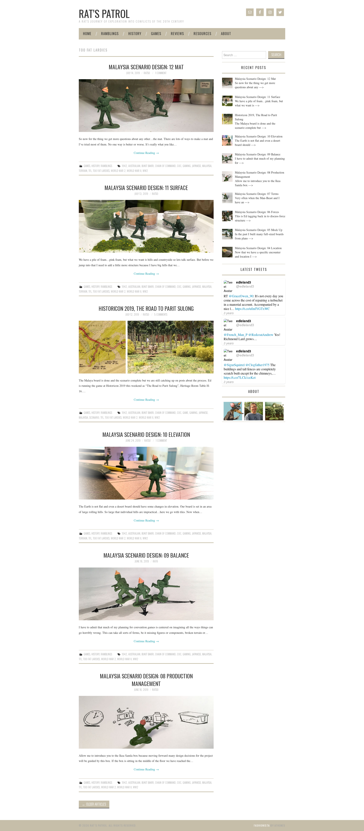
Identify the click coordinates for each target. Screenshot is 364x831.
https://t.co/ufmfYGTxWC (252, 308)
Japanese (196, 166)
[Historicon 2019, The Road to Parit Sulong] (146, 347)
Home (87, 33)
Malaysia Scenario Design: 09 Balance (146, 555)
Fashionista (262, 825)
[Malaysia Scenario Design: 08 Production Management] (146, 722)
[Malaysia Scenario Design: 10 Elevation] (146, 473)
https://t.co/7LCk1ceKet (240, 377)
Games (156, 33)
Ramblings (110, 33)
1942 (124, 166)
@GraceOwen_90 (241, 296)
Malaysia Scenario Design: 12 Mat (146, 67)
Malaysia (206, 166)
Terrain (83, 171)
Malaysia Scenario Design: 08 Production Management (146, 679)
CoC (179, 166)
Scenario (94, 418)
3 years (229, 313)
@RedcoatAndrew (260, 334)
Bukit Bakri (148, 166)
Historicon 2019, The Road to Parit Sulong (146, 308)
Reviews (177, 33)
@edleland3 (245, 286)
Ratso (147, 73)
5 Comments (160, 314)
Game (185, 413)
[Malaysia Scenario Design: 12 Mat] (146, 105)
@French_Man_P (236, 334)
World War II (134, 171)
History (134, 33)
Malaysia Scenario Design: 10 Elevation (146, 434)
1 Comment (160, 73)
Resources (202, 33)
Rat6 (155, 561)
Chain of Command (165, 166)
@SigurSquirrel (234, 365)
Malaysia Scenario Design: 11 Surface (146, 187)
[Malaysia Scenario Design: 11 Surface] (146, 226)
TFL (90, 171)
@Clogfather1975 (257, 365)
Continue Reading (146, 153)
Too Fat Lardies (101, 171)
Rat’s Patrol (104, 13)
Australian (134, 166)
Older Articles (94, 804)
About (226, 33)
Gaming (187, 166)
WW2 (145, 171)
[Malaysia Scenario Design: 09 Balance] (146, 594)
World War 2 (118, 171)
